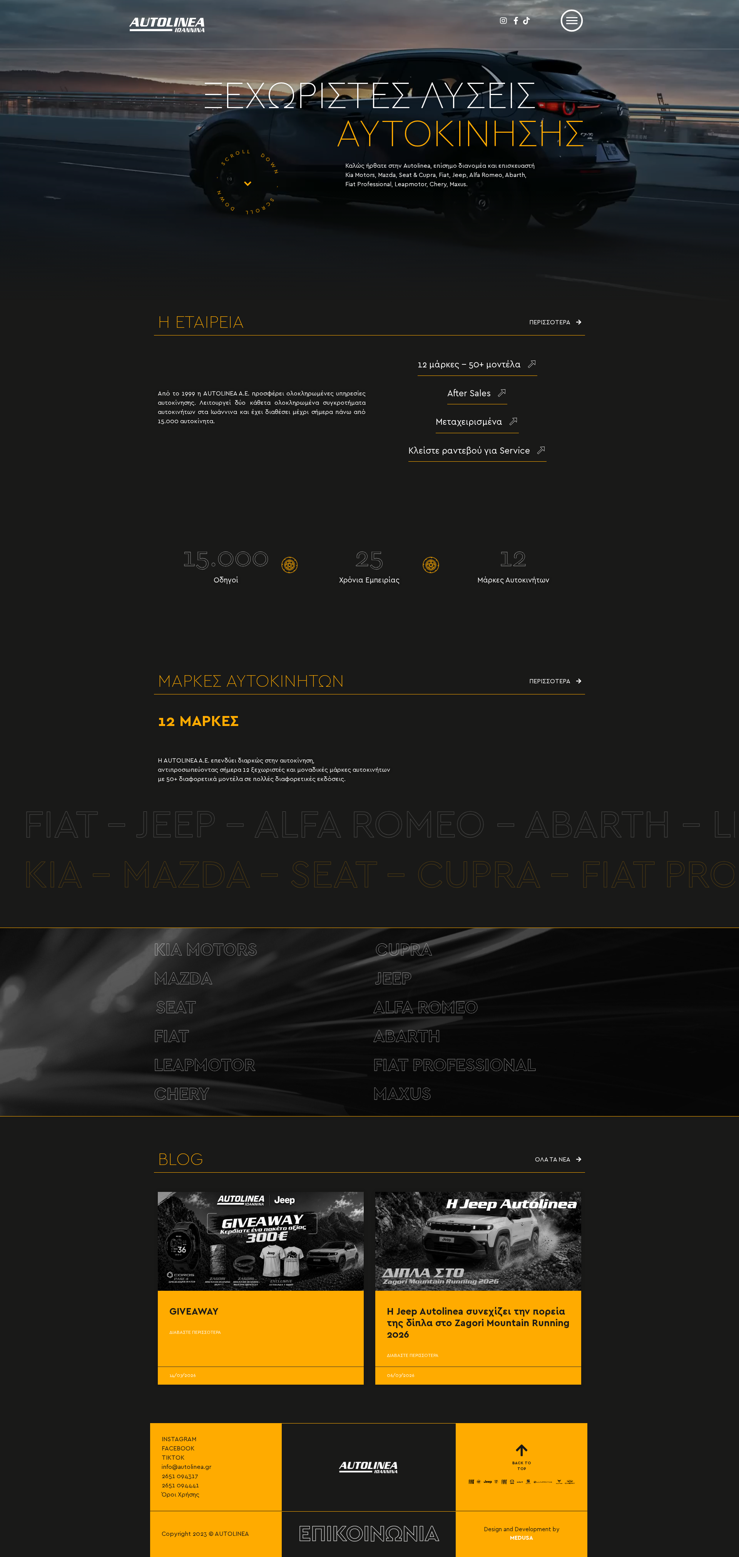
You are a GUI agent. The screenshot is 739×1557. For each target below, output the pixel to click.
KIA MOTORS (205, 950)
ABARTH (406, 1036)
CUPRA (403, 950)
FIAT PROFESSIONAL (454, 1065)
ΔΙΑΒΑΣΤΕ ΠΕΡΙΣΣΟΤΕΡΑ (195, 1332)
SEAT (176, 1007)
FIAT (171, 1036)
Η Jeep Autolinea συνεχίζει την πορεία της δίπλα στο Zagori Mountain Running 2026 (478, 1323)
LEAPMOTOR (204, 1065)
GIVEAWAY (194, 1312)
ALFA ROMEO (425, 1007)
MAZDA (183, 979)
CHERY (181, 1094)
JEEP (393, 979)
